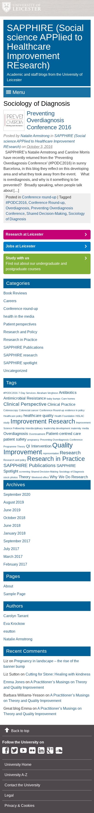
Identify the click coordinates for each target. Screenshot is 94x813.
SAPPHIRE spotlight (20, 363)
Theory (25, 477)
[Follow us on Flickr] (33, 749)
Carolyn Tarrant (15, 616)
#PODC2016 (16, 203)
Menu (19, 92)
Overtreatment (37, 434)
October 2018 (14, 518)
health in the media (18, 316)
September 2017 (16, 541)
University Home (18, 764)
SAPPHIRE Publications (23, 347)
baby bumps (53, 398)
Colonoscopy (10, 410)
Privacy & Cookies (19, 806)
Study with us (17, 258)
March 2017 (13, 556)
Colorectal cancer (29, 410)
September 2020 (16, 494)
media (85, 428)
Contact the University (22, 785)
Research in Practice (20, 340)
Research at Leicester (24, 234)
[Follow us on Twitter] (15, 749)
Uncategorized (15, 371)
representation (51, 453)
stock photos (10, 477)
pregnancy (33, 439)
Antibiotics (68, 392)
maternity (76, 428)
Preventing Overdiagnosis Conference (61, 439)
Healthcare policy (13, 416)
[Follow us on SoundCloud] (60, 749)
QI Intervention (38, 446)
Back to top (20, 731)
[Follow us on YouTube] (24, 749)
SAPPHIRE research (20, 355)
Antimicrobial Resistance (24, 398)
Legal (9, 795)
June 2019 (12, 510)
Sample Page (14, 594)
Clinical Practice (61, 404)
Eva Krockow (14, 624)
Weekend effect (40, 477)
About (8, 586)
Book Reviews (15, 293)
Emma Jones (14, 682)
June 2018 (12, 525)
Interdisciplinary (34, 428)
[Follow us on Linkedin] (42, 749)
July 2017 (11, 549)
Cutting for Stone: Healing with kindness (58, 674)
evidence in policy (75, 410)
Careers (9, 301)
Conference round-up (39, 197)
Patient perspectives (19, 324)
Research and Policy (20, 332)
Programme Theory (14, 446)
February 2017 (15, 564)
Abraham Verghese (47, 393)
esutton (9, 631)
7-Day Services (27, 393)
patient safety (14, 439)
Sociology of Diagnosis (71, 471)
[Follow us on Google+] (51, 749)
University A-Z (16, 775)
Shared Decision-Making (46, 214)
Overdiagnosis (17, 208)
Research (70, 452)
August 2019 (13, 502)
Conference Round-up (47, 203)
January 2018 (14, 533)
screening (24, 471)
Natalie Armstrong (35, 136)
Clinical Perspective (25, 404)
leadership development (57, 428)
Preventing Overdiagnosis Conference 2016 (49, 120)
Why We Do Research (69, 477)
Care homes (68, 398)
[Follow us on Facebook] (6, 749)
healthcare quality (39, 415)
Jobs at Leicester (20, 246)
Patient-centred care (63, 433)
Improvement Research (42, 421)
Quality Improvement (38, 448)
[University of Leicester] (20, 8)
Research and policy (14, 460)
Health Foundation (65, 416)
